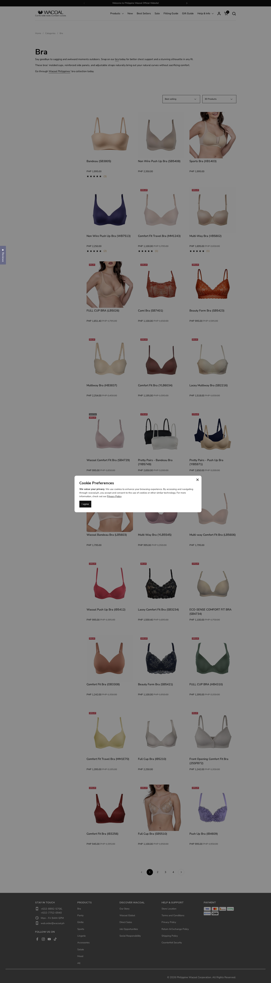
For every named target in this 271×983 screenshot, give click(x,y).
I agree (85, 504)
